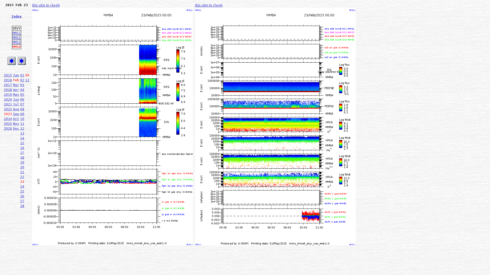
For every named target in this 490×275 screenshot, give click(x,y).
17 (22, 153)
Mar (16, 85)
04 (22, 90)
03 (22, 85)
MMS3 (17, 42)
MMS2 (17, 37)
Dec (16, 128)
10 (22, 119)
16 (22, 148)
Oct (16, 119)
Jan (16, 75)
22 (22, 177)
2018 (8, 90)
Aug (16, 109)
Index (16, 16)
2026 (8, 128)
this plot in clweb (46, 5)
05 (22, 95)
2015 (8, 75)
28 (22, 206)
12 (27, 80)
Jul (16, 104)
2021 (8, 104)
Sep (16, 114)
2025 (8, 124)
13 (22, 133)
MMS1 (17, 33)
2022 (8, 109)
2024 (8, 119)
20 (22, 167)
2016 (8, 80)
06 (22, 99)
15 (22, 143)
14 (22, 138)
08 (22, 109)
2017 (8, 85)
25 (22, 191)
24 (22, 186)
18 (22, 157)
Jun (16, 99)
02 (22, 80)
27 (22, 201)
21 (22, 172)
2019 (8, 95)
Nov (16, 124)
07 (22, 104)
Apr (16, 90)
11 (22, 124)
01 (22, 75)
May (16, 95)
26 (22, 196)
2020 (8, 99)
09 (22, 114)
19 (22, 162)
